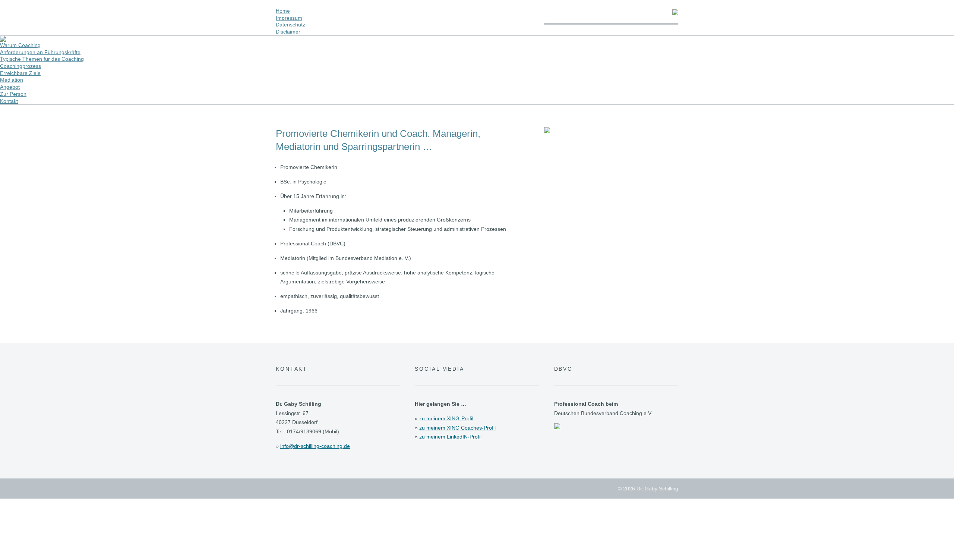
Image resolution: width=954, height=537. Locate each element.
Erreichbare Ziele (20, 73)
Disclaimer (288, 32)
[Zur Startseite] (675, 13)
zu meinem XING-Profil (446, 418)
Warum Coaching (20, 45)
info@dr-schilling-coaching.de (315, 446)
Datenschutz (290, 25)
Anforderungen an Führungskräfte (40, 52)
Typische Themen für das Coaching (42, 59)
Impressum (289, 18)
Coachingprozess (20, 66)
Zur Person (13, 94)
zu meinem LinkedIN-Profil (450, 437)
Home (283, 11)
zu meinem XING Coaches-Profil (457, 428)
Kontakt (9, 101)
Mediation (11, 80)
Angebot (10, 87)
